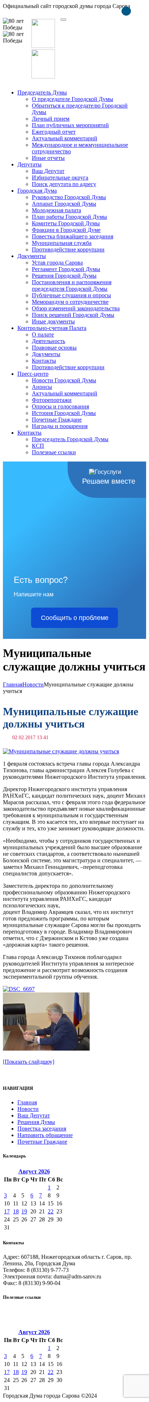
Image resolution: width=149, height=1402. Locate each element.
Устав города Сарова (57, 262)
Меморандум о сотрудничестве (70, 302)
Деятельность (48, 341)
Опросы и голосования (60, 406)
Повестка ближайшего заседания (72, 236)
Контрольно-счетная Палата (51, 328)
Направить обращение (45, 1135)
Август (34, 1171)
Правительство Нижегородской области (52, 1318)
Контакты (44, 361)
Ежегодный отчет (54, 132)
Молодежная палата (56, 210)
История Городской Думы (64, 413)
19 (24, 1211)
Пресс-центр (32, 374)
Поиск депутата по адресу (64, 184)
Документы (31, 256)
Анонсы (42, 387)
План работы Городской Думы (69, 217)
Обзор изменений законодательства (76, 308)
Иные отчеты (48, 158)
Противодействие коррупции (68, 249)
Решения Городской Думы (64, 276)
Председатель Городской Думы (70, 439)
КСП (38, 446)
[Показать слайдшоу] (28, 1062)
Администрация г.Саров (33, 1324)
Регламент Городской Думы (66, 269)
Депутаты (29, 164)
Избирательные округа (60, 177)
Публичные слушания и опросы (71, 295)
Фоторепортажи (52, 400)
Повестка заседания (41, 1128)
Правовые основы (54, 348)
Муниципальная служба (61, 243)
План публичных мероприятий (70, 125)
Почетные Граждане (57, 419)
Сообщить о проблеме (74, 617)
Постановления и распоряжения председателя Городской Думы (71, 285)
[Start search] (63, 20)
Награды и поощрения (60, 426)
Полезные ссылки (54, 452)
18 (16, 1211)
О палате (43, 334)
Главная (12, 684)
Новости (33, 684)
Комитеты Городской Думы (66, 223)
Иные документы (53, 321)
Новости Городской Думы (64, 380)
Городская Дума (37, 191)
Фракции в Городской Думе (66, 230)
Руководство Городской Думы (69, 197)
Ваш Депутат (48, 171)
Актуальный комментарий (64, 138)
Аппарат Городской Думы (64, 204)
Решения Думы (36, 1122)
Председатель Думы (42, 92)
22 (51, 1211)
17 (7, 1211)
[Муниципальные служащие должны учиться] (61, 751)
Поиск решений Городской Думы (73, 315)
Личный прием (50, 119)
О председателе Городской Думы (72, 99)
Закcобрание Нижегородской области (49, 1311)
